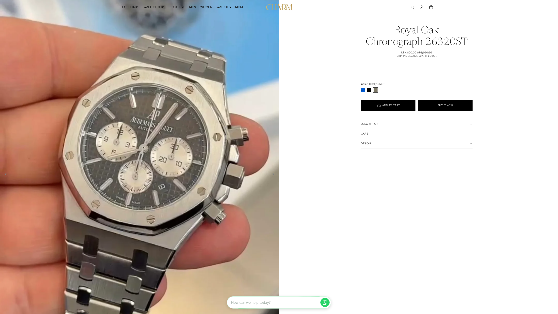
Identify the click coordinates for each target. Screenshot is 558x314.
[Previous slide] (5, 174)
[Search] (412, 7)
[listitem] (239, 7)
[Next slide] (274, 174)
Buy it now (445, 105)
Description (369, 124)
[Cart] (431, 7)
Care (364, 133)
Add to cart (391, 105)
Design (366, 143)
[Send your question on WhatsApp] (325, 302)
